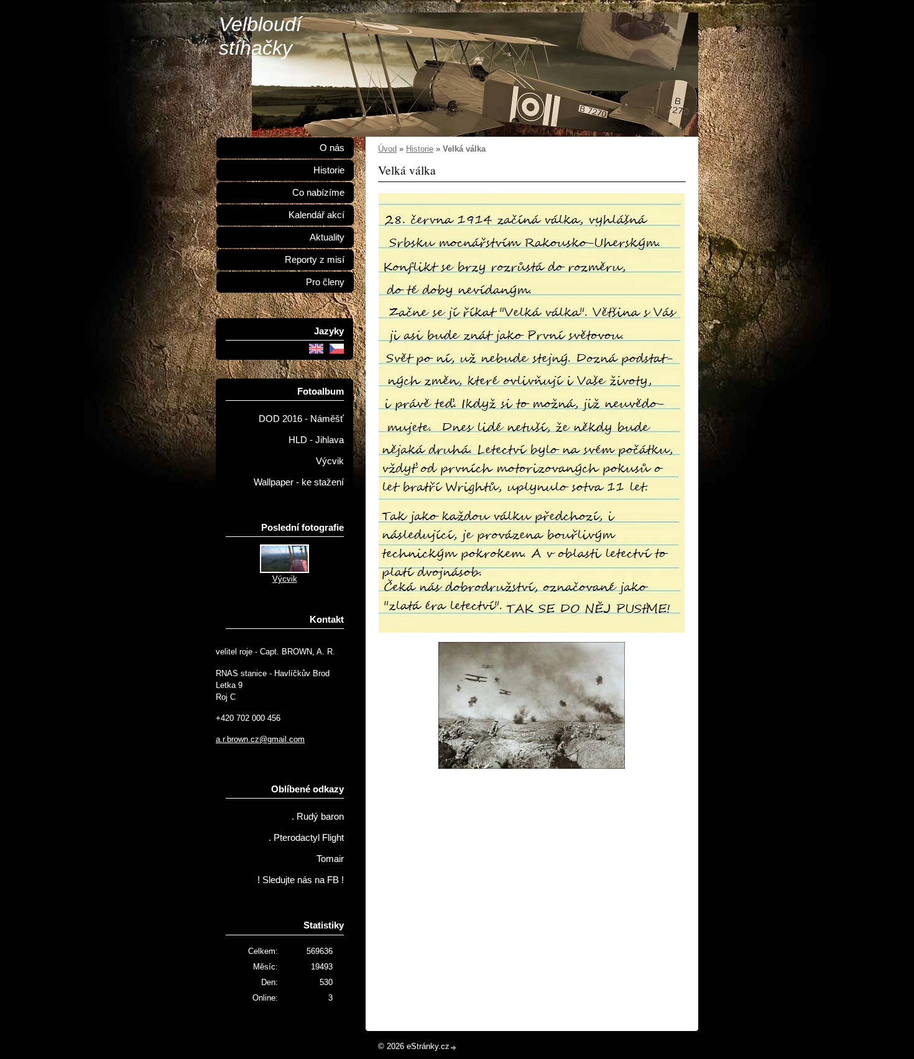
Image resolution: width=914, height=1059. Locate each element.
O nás (332, 148)
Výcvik (330, 461)
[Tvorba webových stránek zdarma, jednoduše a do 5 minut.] (454, 1047)
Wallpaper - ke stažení (299, 482)
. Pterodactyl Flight (306, 838)
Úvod (387, 149)
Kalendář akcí (316, 215)
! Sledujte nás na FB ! (300, 880)
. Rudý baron (318, 817)
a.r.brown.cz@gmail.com (260, 739)
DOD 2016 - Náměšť (301, 419)
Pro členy (325, 282)
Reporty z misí (314, 260)
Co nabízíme (318, 193)
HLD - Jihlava (316, 440)
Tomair (330, 859)
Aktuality (327, 237)
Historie (419, 149)
